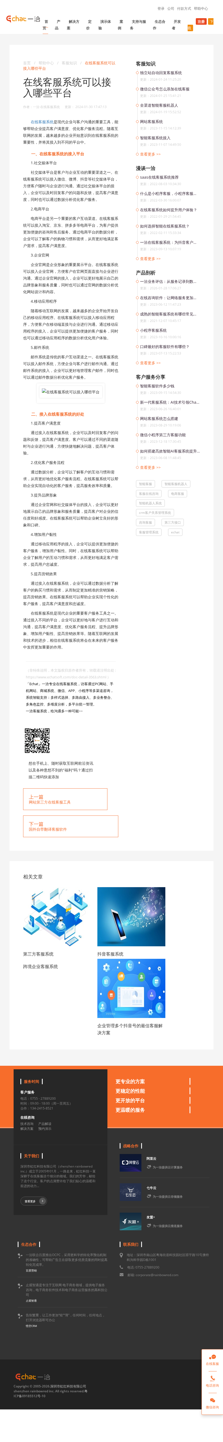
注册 (201, 21)
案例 (120, 24)
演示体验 (104, 24)
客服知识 (70, 62)
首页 (45, 24)
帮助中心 (201, 8)
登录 (161, 8)
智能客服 (145, 484)
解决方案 (73, 24)
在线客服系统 (42, 121)
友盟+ (151, 1217)
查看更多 (30, 1201)
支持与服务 (138, 24)
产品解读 (44, 1123)
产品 (57, 24)
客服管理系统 (149, 532)
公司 (170, 8)
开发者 (176, 24)
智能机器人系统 (150, 503)
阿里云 (151, 1158)
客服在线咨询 (149, 493)
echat (175, 532)
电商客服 (177, 493)
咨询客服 (145, 522)
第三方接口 (173, 522)
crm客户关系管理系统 (155, 512)
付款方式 (184, 8)
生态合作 (159, 24)
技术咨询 (26, 1123)
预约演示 (44, 1128)
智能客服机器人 (176, 484)
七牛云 (151, 1187)
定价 (89, 24)
